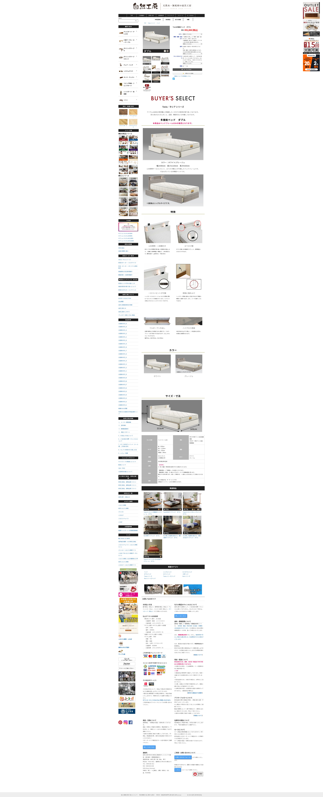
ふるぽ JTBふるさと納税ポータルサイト (127, 554)
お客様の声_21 (122, 337)
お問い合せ (151, 15)
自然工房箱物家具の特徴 (125, 305)
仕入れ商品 (178, 19)
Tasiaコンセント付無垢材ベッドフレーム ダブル (153, 513)
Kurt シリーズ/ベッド (150, 578)
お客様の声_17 (122, 350)
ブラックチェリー (133, 116)
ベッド (158, 23)
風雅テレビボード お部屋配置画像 (128, 530)
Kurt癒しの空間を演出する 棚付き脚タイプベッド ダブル (172, 536)
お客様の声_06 (122, 388)
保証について (198, 715)
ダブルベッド (147, 574)
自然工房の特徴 (128, 418)
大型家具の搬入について (125, 471)
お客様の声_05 (122, 391)
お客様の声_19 (122, 344)
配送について (198, 655)
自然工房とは (122, 308)
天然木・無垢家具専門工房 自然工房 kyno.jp (168, 795)
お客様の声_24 (122, 327)
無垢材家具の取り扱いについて (127, 286)
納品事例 (128, 320)
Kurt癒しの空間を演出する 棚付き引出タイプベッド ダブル (192, 536)
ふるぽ (120, 522)
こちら (177, 770)
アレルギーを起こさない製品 (126, 315)
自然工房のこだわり (124, 312)
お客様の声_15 (122, 357)
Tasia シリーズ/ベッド (169, 576)
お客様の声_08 (122, 381)
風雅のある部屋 (122, 408)
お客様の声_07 (122, 384)
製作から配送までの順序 (195, 693)
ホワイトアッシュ (133, 126)
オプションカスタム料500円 (125, 236)
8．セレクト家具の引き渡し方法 (127, 450)
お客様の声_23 (122, 330)
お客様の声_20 (122, 340)
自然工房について (128, 294)
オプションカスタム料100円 (125, 233)
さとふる (120, 512)
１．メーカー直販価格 (124, 422)
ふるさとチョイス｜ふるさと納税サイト (127, 546)
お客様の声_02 (122, 401)
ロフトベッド (166, 574)
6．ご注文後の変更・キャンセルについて (128, 440)
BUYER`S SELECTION (124, 298)
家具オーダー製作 (128, 256)
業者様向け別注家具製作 (125, 271)
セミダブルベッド (187, 572)
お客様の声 (161, 15)
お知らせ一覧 (128, 493)
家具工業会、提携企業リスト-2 (127, 485)
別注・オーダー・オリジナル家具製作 (127, 267)
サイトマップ (170, 15)
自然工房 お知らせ (124, 497)
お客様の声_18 (122, 347)
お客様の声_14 (122, 361)
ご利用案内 (141, 15)
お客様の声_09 (122, 378)
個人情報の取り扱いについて (129, 795)
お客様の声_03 (122, 398)
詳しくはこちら (180, 616)
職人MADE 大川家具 (124, 538)
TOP (131, 15)
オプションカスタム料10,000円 (126, 241)
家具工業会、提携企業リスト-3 (127, 488)
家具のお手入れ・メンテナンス (127, 290)
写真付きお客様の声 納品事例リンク (128, 413)
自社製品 (168, 19)
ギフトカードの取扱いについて (127, 461)
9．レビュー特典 (123, 453)
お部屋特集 (128, 526)
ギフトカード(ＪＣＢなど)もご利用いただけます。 (157, 700)
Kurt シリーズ (186, 576)
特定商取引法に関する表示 (146, 795)
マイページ (180, 15)
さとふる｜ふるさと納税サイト (127, 550)
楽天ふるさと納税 (123, 508)
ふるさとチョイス (123, 518)
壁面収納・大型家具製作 (125, 275)
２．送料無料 (122, 425)
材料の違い (121, 248)
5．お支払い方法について (125, 435)
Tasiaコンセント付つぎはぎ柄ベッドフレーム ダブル (153, 560)
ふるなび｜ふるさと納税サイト (127, 565)
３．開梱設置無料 (123, 429)
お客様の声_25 (122, 323)
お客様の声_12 (122, 367)
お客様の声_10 (122, 374)
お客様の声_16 (122, 354)
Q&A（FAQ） (122, 468)
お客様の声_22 (122, 333)
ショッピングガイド (128, 458)
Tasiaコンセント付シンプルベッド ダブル (192, 513)
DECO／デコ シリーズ (124, 259)
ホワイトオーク (123, 125)
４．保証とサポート (124, 432)
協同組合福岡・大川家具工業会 (127, 541)
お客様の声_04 (122, 395)
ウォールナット (123, 115)
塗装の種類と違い (123, 251)
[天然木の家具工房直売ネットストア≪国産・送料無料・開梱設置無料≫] (161, 6)
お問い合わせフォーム (183, 757)
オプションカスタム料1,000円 (125, 238)
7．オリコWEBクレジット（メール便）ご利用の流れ (128, 445)
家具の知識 (128, 244)
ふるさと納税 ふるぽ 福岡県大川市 (128, 558)
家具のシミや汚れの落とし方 (126, 283)
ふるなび (120, 515)
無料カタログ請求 (123, 647)
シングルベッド (167, 572)
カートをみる (190, 15)
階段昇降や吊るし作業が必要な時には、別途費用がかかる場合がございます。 (188, 637)
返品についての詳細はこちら (182, 76)
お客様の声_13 (122, 364)
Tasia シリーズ (151, 23)
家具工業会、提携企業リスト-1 (127, 482)
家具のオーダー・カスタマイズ (127, 263)
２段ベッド (185, 574)
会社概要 (120, 301)
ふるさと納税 (128, 501)
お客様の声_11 (122, 371)
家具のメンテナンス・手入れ (128, 279)
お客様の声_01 (122, 405)
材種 (188, 19)
